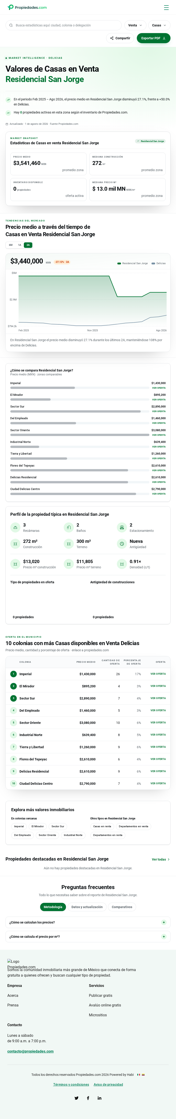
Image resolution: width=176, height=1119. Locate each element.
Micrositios (98, 1015)
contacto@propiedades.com (30, 1051)
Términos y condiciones (71, 1084)
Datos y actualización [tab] (87, 907)
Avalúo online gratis (105, 1005)
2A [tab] (28, 245)
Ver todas (159, 859)
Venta (132, 25)
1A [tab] (19, 245)
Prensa (13, 1005)
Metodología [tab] (53, 907)
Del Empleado (22, 835)
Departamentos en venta (133, 826)
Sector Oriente (47, 835)
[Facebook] (88, 1098)
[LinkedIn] (99, 1098)
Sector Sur (58, 826)
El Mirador (38, 826)
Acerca (12, 995)
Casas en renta (102, 826)
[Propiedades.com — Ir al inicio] (27, 7)
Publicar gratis (100, 995)
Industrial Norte (73, 835)
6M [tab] (11, 245)
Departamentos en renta (107, 835)
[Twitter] (76, 1098)
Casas (156, 25)
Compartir (123, 38)
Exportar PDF (150, 38)
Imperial (19, 826)
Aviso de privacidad (108, 1084)
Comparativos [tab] (122, 907)
